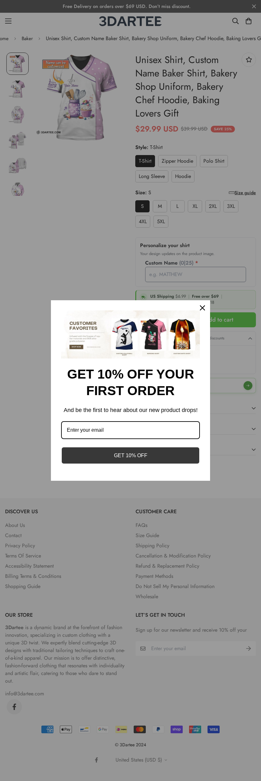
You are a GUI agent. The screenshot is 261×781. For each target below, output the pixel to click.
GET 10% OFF (130, 455)
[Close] (202, 308)
